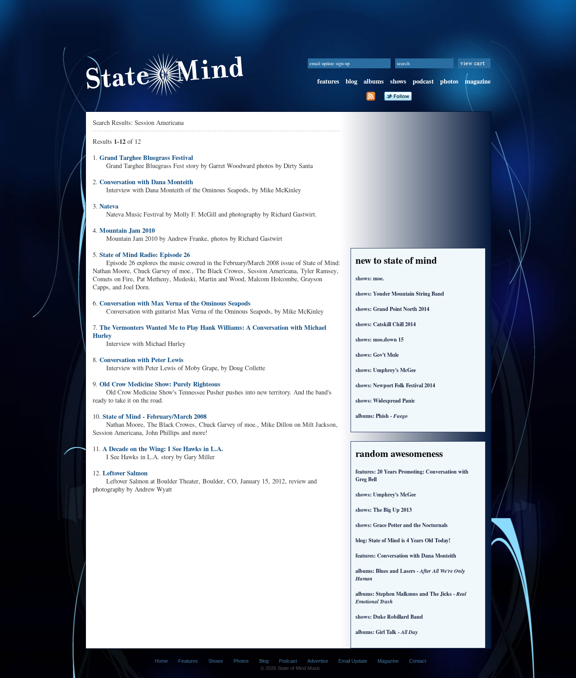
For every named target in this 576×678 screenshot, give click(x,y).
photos (449, 81)
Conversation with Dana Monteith (146, 181)
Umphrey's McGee (386, 370)
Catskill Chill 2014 (386, 324)
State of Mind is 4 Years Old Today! (403, 540)
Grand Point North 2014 (392, 309)
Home (161, 661)
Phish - (382, 416)
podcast (423, 81)
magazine (477, 81)
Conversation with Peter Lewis (141, 359)
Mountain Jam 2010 (127, 230)
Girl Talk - (387, 632)
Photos (241, 661)
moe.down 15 (380, 339)
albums (374, 81)
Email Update (352, 661)
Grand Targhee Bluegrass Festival (146, 157)
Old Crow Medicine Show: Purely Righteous (159, 384)
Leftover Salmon (125, 473)
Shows (215, 661)
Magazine (388, 661)
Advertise (317, 661)
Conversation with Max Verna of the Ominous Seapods (175, 303)
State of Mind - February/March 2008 (155, 416)
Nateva (108, 206)
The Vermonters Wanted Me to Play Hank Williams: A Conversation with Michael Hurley (209, 331)
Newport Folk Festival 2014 (395, 385)
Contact (417, 661)
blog (351, 81)
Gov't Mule (377, 355)
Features (188, 661)
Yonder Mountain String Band (400, 293)
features (328, 81)
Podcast (288, 661)
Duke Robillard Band (389, 616)
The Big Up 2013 (384, 510)
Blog (264, 661)
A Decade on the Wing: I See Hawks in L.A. (163, 448)
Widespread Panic (385, 400)
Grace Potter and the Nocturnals (402, 525)
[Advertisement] (288, 20)
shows (398, 81)
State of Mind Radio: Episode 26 (144, 254)
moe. (370, 278)
